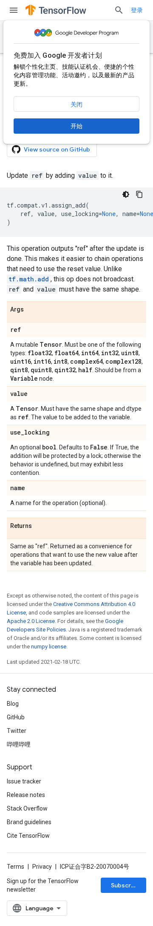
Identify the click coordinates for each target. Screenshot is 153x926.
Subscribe (125, 885)
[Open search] (119, 10)
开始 (76, 126)
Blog (13, 703)
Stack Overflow (27, 808)
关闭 (76, 104)
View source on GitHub (57, 149)
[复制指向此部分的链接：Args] (32, 310)
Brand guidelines (29, 822)
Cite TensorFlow (28, 835)
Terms (15, 866)
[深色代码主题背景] (126, 194)
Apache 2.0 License (31, 621)
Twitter (16, 730)
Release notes (26, 794)
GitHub (16, 717)
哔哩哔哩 (19, 744)
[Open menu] (13, 10)
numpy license (48, 646)
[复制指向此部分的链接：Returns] (40, 526)
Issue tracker (24, 781)
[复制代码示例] (139, 194)
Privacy (42, 866)
